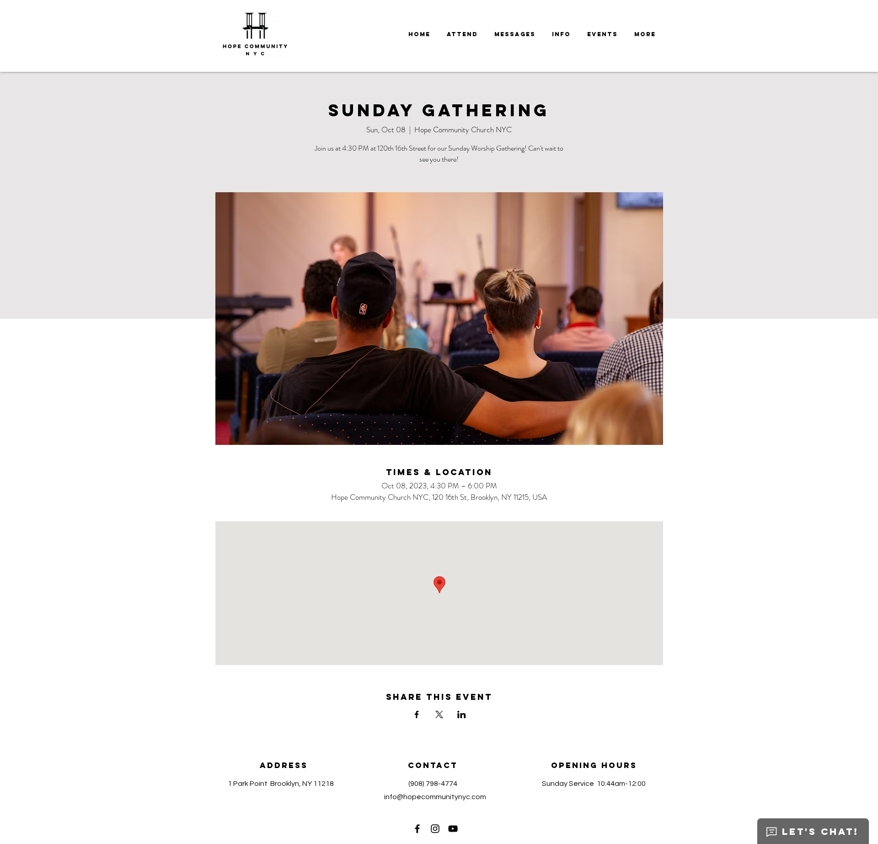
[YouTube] (453, 828)
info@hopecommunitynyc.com (435, 797)
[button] (515, 34)
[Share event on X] (439, 714)
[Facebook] (417, 828)
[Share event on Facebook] (416, 714)
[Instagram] (435, 828)
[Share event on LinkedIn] (461, 714)
